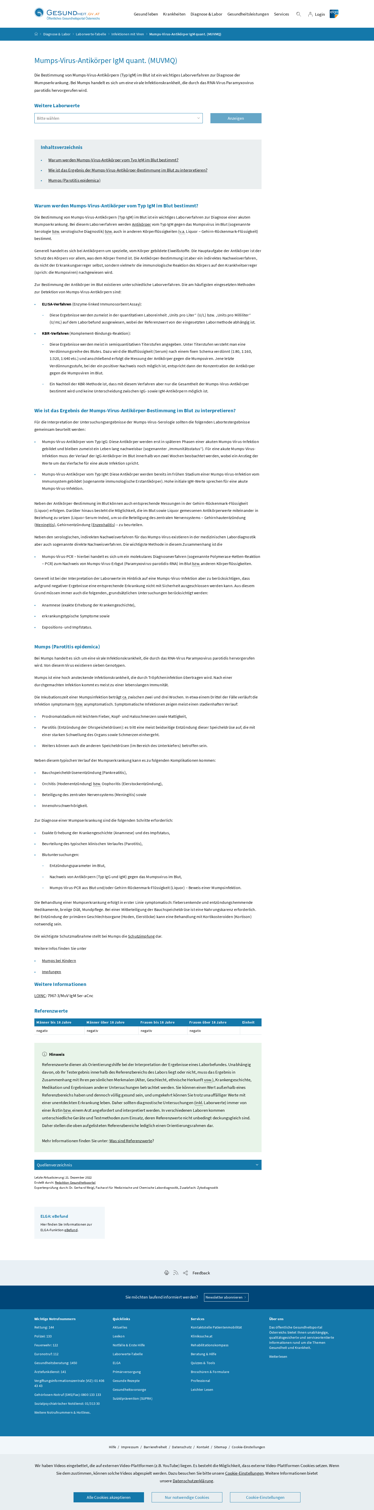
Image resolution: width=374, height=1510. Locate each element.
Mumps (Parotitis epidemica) (74, 180)
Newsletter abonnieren (224, 1297)
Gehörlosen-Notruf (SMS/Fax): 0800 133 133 (67, 1394)
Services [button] (281, 14)
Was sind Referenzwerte (130, 1140)
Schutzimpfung (141, 936)
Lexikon (119, 1336)
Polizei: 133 (43, 1336)
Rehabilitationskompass (209, 1345)
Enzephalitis (103, 524)
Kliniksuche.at (201, 1336)
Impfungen (51, 971)
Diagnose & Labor (57, 34)
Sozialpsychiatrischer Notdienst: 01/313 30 (67, 1403)
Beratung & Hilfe (203, 1354)
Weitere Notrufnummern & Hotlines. (62, 1412)
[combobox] (118, 118)
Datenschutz (182, 1447)
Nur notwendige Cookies (187, 1497)
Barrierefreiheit (155, 1447)
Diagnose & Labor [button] (206, 14)
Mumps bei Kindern (59, 960)
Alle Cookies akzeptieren (109, 1497)
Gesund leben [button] (146, 14)
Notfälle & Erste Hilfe (129, 1345)
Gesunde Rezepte (126, 1380)
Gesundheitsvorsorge (129, 1389)
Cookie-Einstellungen (244, 1473)
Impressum (130, 1447)
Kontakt (203, 1447)
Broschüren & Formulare (210, 1371)
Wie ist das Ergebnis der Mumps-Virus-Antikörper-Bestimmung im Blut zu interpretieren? (127, 170)
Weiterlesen (278, 1356)
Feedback (201, 1272)
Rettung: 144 (44, 1327)
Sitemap (220, 1447)
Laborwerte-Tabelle (91, 34)
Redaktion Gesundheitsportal (75, 1182)
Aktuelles (120, 1327)
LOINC (40, 995)
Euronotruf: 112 (46, 1354)
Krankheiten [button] (174, 14)
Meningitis (45, 524)
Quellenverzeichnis (54, 1165)
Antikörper (141, 224)
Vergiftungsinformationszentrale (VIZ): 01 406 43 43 (69, 1383)
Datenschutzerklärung (193, 1481)
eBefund (70, 1230)
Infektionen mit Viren (127, 34)
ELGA (117, 1363)
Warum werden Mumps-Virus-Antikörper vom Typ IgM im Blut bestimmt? (113, 160)
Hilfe (112, 1447)
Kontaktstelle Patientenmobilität (216, 1327)
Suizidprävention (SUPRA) (132, 1398)
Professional (200, 1380)
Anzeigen (236, 118)
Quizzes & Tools (203, 1363)
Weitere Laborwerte (57, 105)
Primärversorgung (127, 1371)
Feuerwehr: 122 (46, 1345)
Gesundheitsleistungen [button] (248, 14)
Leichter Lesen (202, 1389)
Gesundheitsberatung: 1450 (55, 1363)
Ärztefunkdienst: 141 (50, 1371)
